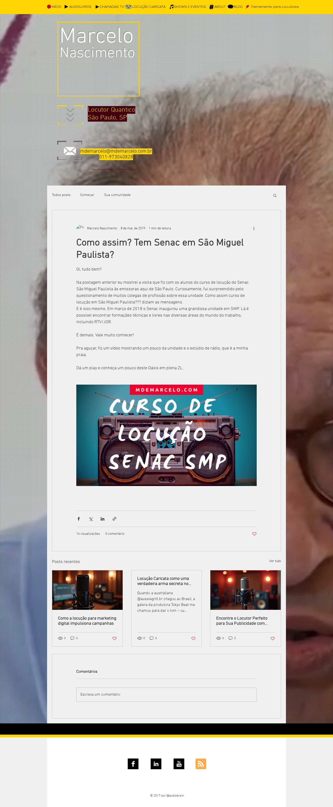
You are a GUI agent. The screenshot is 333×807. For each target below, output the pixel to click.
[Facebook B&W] (133, 763)
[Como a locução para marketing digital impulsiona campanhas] (87, 590)
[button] (275, 195)
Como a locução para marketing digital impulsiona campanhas (87, 621)
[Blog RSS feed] (201, 764)
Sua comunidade (117, 195)
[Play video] (166, 435)
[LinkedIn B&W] (156, 763)
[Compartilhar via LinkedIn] (102, 518)
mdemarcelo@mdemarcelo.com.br (116, 151)
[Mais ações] (254, 229)
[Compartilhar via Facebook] (78, 518)
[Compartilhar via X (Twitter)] (90, 518)
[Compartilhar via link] (114, 518)
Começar (87, 195)
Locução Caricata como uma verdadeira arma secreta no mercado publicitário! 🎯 (163, 581)
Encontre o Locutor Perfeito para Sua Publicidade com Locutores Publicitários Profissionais (241, 621)
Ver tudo (275, 561)
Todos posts (61, 195)
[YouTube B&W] (179, 763)
